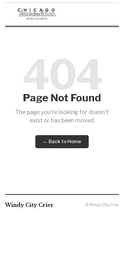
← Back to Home (62, 141)
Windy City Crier (29, 205)
